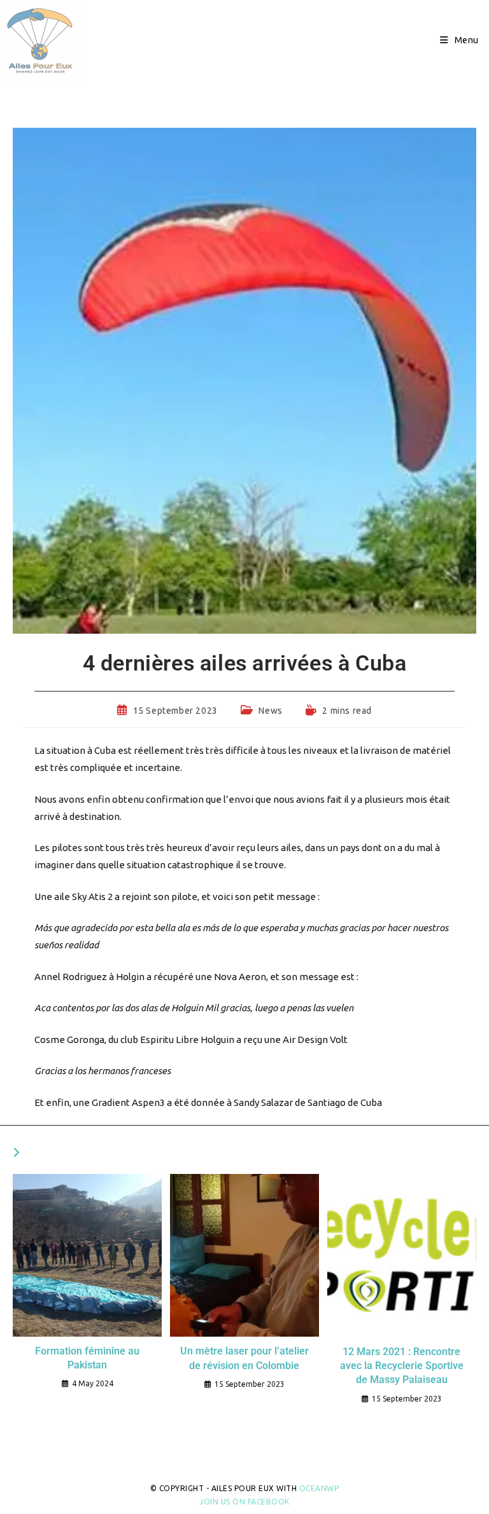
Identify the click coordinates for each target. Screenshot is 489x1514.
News (270, 711)
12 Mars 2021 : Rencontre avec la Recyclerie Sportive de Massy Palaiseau (402, 1366)
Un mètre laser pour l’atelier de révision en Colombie (244, 1358)
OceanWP (319, 1488)
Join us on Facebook (244, 1501)
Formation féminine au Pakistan (87, 1358)
